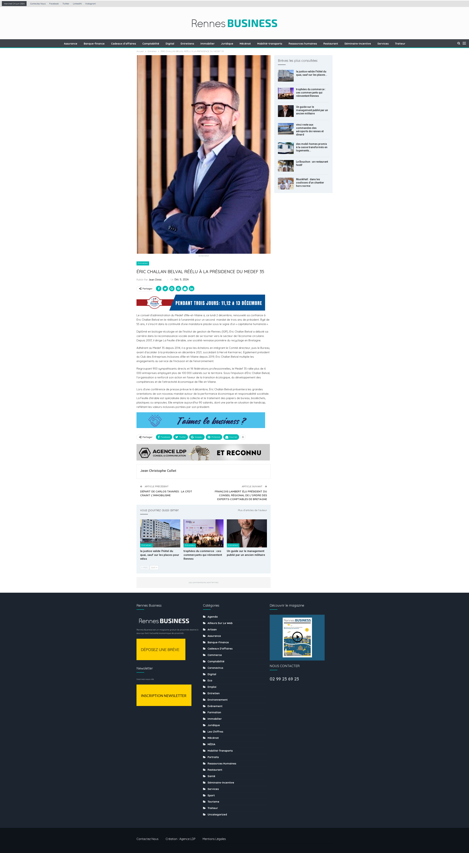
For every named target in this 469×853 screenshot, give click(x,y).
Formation (214, 712)
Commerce (215, 655)
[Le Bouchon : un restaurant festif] (286, 166)
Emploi (212, 687)
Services (383, 43)
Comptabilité (150, 43)
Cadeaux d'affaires (220, 648)
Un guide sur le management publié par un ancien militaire (312, 110)
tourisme (213, 801)
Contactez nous (38, 3)
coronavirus (215, 667)
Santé (211, 776)
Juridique (227, 43)
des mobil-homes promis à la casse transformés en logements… (311, 147)
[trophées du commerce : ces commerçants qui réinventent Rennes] (204, 533)
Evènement (215, 706)
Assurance (70, 43)
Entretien (143, 263)
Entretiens (187, 43)
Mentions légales (214, 839)
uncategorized (217, 814)
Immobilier (207, 43)
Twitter (65, 3)
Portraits (213, 757)
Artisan (212, 629)
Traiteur (400, 43)
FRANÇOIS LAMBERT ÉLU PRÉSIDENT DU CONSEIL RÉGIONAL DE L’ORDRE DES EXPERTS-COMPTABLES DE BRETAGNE (241, 495)
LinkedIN (77, 3)
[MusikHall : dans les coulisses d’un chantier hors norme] (286, 183)
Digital (170, 43)
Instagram (90, 3)
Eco (210, 680)
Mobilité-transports (269, 43)
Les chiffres (215, 731)
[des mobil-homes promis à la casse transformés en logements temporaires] (286, 148)
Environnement (218, 699)
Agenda (213, 616)
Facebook (54, 3)
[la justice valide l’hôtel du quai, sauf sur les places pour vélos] (160, 533)
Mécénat (245, 43)
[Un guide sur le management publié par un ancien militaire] (247, 533)
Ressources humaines (303, 43)
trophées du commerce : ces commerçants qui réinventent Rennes (311, 92)
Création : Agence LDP (180, 839)
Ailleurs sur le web (220, 623)
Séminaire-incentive (357, 43)
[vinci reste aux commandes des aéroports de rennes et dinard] (286, 129)
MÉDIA (211, 744)
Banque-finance (94, 43)
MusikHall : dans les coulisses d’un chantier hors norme (310, 182)
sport (211, 795)
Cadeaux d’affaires (123, 43)
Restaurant (330, 43)
